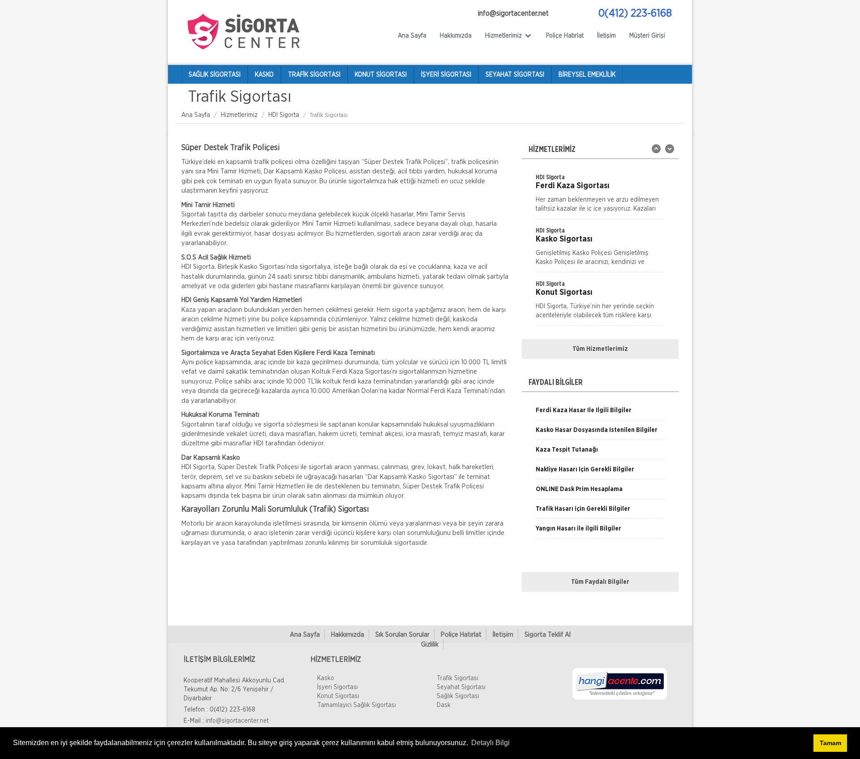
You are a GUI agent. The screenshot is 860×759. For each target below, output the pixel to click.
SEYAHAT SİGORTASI (515, 75)
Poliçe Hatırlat (565, 36)
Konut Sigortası (338, 696)
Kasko (325, 678)
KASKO (264, 75)
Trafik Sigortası (457, 678)
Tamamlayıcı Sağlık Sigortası (356, 705)
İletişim (606, 36)
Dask (444, 705)
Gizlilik (430, 644)
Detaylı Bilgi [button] (490, 742)
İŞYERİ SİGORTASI (446, 75)
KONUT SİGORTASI (381, 75)
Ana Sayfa (412, 36)
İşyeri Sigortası (337, 687)
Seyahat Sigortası (461, 687)
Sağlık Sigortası (458, 696)
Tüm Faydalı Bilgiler (600, 582)
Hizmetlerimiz (239, 115)
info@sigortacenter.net (237, 721)
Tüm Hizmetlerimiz (600, 349)
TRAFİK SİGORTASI (314, 75)
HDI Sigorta (283, 115)
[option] (600, 195)
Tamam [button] (830, 742)
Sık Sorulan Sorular (402, 634)
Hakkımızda (456, 36)
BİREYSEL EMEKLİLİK (587, 75)
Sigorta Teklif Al (548, 634)
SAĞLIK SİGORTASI (215, 75)
